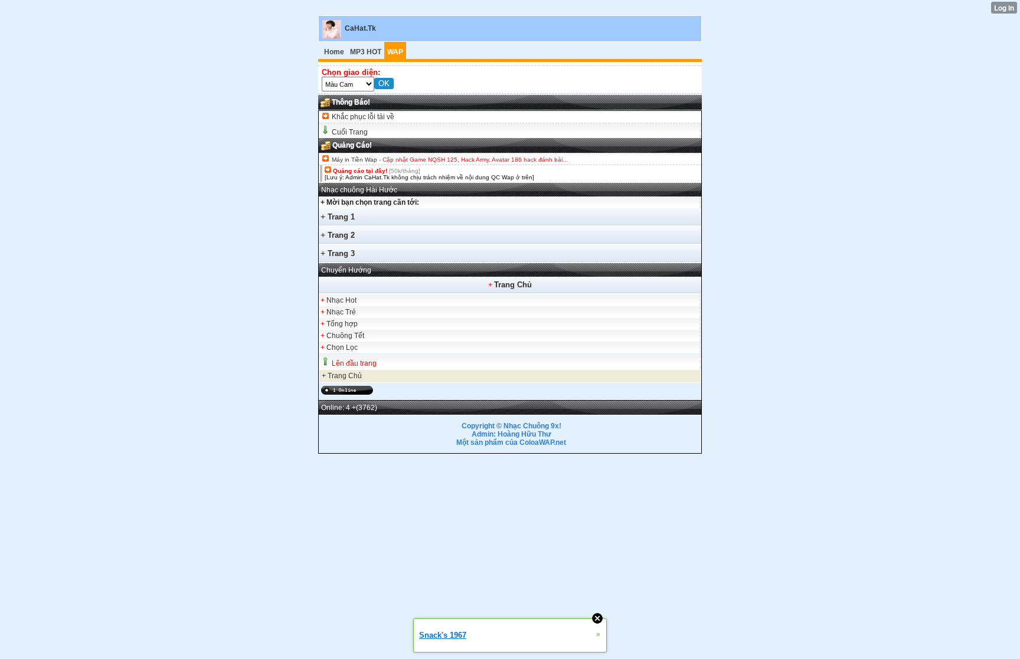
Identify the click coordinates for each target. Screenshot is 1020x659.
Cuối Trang (350, 132)
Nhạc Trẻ (341, 312)
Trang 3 (341, 253)
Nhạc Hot (341, 300)
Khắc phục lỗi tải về (362, 117)
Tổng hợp (342, 324)
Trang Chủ (513, 284)
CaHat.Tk (360, 28)
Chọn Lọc (342, 347)
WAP (395, 52)
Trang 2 (341, 235)
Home (334, 52)
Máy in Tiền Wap (354, 159)
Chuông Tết (345, 336)
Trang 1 (341, 216)
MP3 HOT (365, 52)
